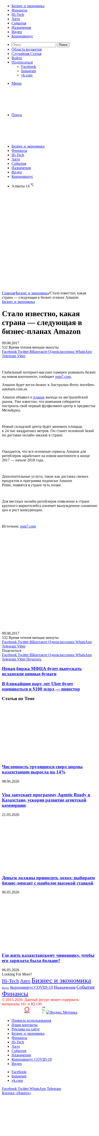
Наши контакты (24, 1025)
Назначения (21, 27)
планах (39, 397)
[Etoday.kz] (38, 107)
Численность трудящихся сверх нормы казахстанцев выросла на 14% (42, 769)
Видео (17, 32)
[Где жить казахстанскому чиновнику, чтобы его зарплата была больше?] (49, 946)
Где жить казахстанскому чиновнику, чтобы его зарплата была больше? (48, 958)
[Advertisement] (49, 241)
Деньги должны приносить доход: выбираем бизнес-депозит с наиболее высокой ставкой (48, 880)
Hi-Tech (18, 14)
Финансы (19, 10)
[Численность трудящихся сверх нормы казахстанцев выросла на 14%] (49, 757)
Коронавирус (22, 36)
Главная (8, 293)
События (19, 23)
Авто (16, 19)
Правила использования (31, 1020)
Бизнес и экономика (28, 6)
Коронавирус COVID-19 (31, 987)
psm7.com (63, 377)
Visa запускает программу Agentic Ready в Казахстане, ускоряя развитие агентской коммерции (46, 800)
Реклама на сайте (26, 1029)
